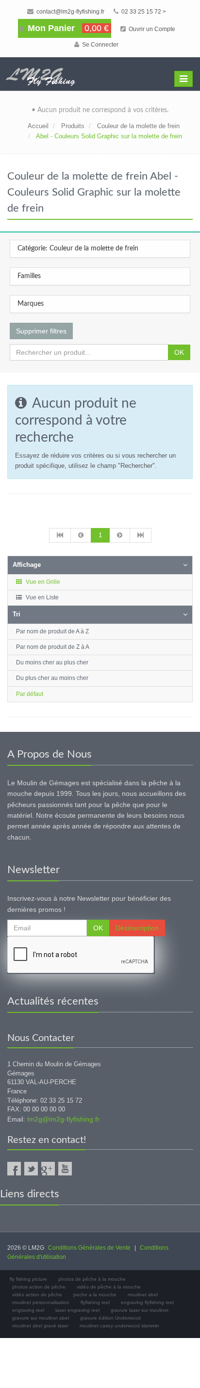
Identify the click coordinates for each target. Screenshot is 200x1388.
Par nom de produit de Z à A (52, 647)
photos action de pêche (39, 1286)
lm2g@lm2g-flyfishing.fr (63, 1119)
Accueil (38, 126)
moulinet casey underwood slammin (119, 1325)
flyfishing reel (95, 1302)
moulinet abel (143, 1294)
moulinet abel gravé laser (40, 1325)
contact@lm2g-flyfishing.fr (69, 11)
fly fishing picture (28, 1279)
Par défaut (29, 694)
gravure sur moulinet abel (40, 1318)
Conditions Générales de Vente (89, 1247)
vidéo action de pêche (37, 1294)
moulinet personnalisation (40, 1302)
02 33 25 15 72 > (143, 11)
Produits (72, 126)
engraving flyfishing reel (147, 1302)
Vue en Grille (42, 581)
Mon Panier (67, 28)
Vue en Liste (41, 597)
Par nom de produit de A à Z (52, 631)
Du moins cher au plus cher (52, 662)
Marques (30, 303)
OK (179, 352)
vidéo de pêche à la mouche (109, 1286)
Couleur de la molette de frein (138, 126)
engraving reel (28, 1310)
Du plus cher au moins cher (52, 678)
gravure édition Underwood (110, 1318)
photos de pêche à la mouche (92, 1279)
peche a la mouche (95, 1294)
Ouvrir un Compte (151, 29)
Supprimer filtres (41, 331)
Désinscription (137, 928)
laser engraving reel (77, 1310)
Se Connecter (99, 44)
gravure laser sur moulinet (139, 1310)
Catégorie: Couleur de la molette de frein (77, 248)
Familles (29, 276)
